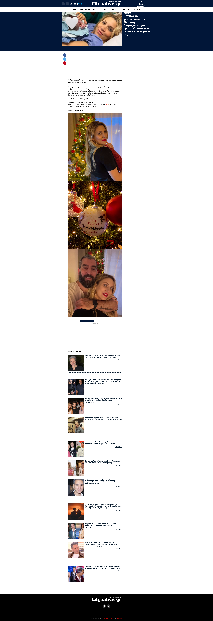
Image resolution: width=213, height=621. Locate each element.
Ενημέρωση (126, 9)
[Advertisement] (95, 336)
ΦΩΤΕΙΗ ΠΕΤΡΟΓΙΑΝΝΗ (87, 321)
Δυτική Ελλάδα (84, 9)
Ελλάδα (94, 9)
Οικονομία (115, 9)
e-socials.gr (119, 618)
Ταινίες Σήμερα (106, 611)
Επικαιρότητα (104, 9)
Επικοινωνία (136, 9)
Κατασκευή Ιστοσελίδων (107, 618)
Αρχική (74, 9)
